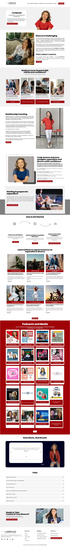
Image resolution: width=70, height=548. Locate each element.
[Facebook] (2, 539)
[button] (38, 3)
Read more (26, 452)
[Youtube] (12, 539)
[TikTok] (10, 539)
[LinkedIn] (7, 539)
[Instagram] (4, 539)
